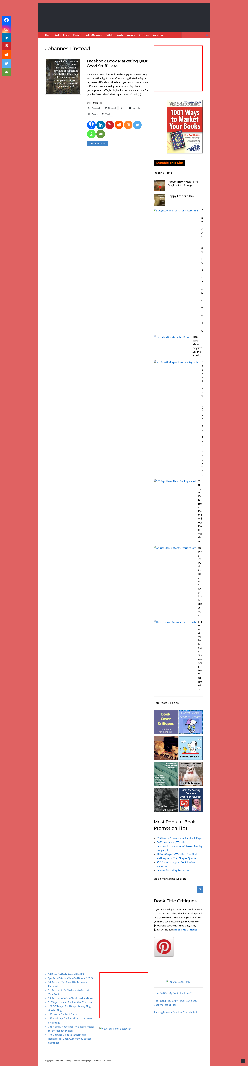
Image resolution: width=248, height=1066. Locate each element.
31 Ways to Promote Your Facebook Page (179, 838)
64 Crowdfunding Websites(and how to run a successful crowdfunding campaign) (179, 846)
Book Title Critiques (185, 929)
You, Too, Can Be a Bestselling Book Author (200, 511)
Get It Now (144, 35)
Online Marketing (94, 35)
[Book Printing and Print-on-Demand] (166, 800)
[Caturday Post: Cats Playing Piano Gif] (166, 748)
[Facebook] (6, 20)
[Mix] (128, 125)
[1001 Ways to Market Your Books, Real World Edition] (185, 152)
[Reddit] (119, 125)
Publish (109, 35)
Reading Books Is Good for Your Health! (175, 1012)
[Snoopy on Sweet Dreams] (191, 722)
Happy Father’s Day (180, 196)
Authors (131, 35)
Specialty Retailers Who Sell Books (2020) (70, 978)
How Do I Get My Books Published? (172, 993)
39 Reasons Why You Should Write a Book (70, 998)
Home (48, 35)
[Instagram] (6, 29)
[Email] (100, 134)
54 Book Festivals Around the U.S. (66, 974)
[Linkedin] (100, 125)
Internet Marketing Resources (173, 870)
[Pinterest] (6, 46)
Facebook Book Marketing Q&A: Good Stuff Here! (117, 63)
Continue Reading (97, 143)
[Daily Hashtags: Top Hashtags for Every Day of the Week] (191, 774)
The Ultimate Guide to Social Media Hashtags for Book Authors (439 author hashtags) (69, 1038)
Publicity (77, 35)
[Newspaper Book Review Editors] (166, 774)
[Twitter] (137, 125)
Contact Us (158, 35)
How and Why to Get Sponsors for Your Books (200, 655)
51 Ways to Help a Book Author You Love (70, 1002)
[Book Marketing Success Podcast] (191, 800)
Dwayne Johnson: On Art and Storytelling (202, 270)
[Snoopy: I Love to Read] (191, 748)
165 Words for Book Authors (64, 1014)
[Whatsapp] (91, 134)
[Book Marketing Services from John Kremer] (166, 722)
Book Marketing (62, 35)
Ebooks (120, 35)
